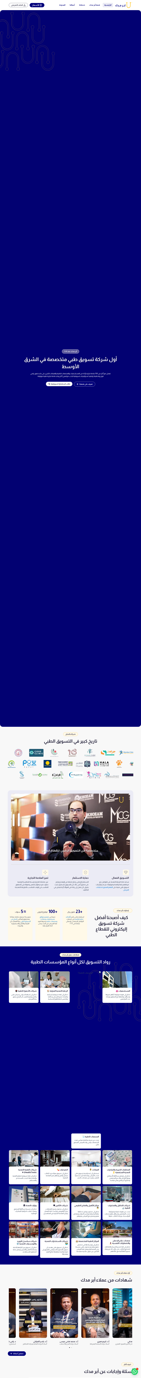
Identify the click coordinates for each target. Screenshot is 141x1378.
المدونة (62, 5)
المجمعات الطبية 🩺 (90, 1137)
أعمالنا (72, 5)
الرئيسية (107, 5)
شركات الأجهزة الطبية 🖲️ (26, 991)
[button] (70, 827)
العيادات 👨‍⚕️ (94, 1170)
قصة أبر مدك (94, 5)
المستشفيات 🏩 (123, 991)
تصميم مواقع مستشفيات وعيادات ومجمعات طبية (48, 919)
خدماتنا (82, 5)
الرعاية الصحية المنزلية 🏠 (57, 991)
